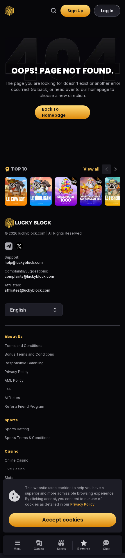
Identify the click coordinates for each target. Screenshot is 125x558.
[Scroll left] (106, 169)
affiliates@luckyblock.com (27, 290)
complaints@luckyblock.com (29, 276)
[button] (84, 545)
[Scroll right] (115, 169)
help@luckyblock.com (24, 262)
